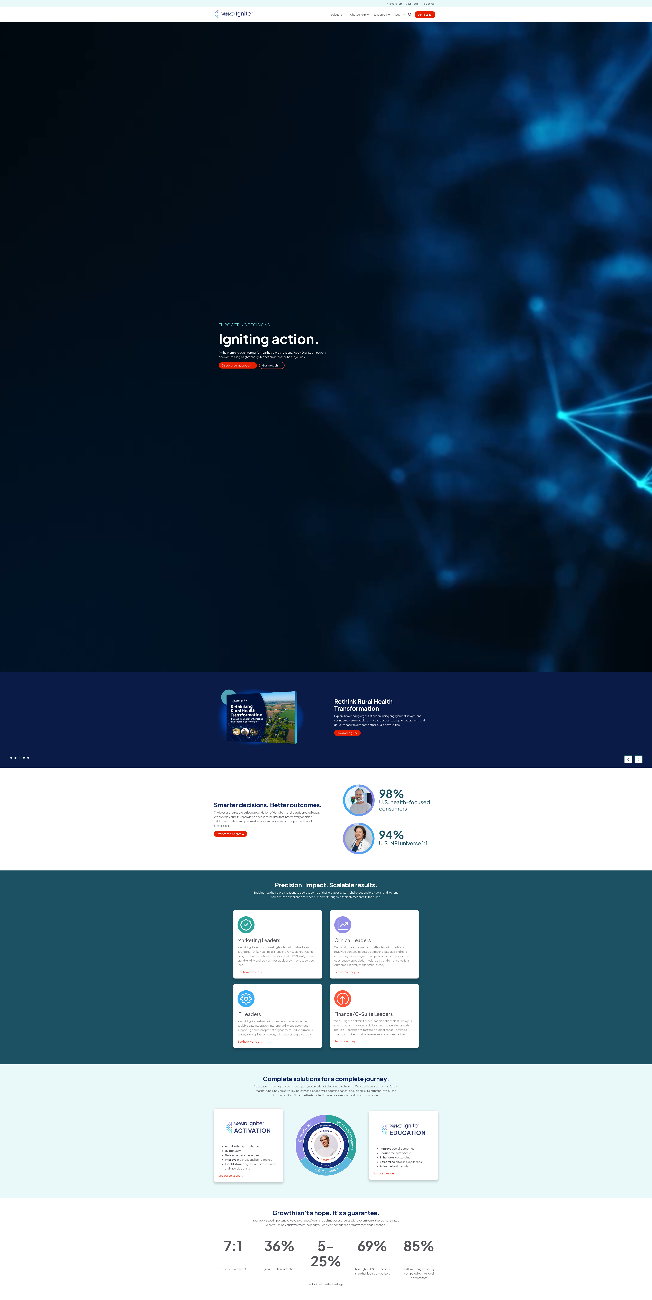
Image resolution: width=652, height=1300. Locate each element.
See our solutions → (230, 1175)
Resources (380, 14)
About (398, 14)
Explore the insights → (230, 834)
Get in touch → (272, 365)
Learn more (344, 727)
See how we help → (250, 972)
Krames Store (395, 3)
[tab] (11, 758)
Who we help (357, 14)
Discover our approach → (237, 365)
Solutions (336, 14)
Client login (412, 3)
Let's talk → (426, 14)
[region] (326, 720)
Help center (428, 3)
